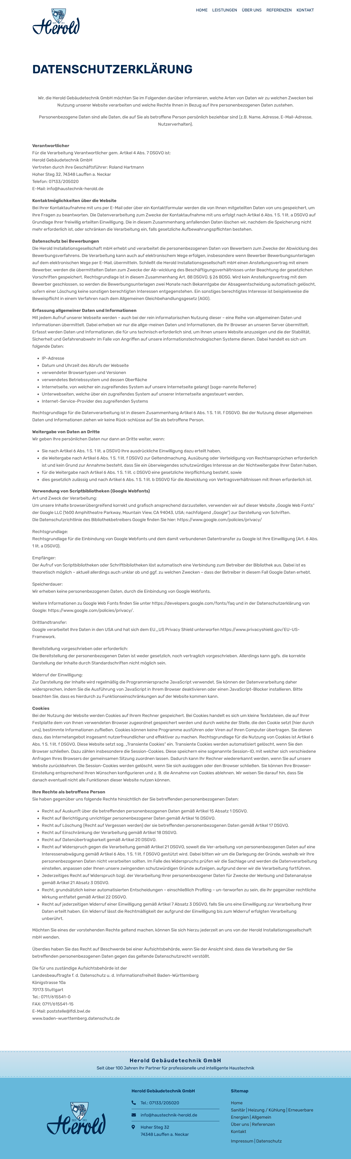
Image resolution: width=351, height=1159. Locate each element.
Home (237, 1103)
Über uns (240, 1124)
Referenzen (263, 1124)
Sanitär (238, 1110)
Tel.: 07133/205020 (157, 1103)
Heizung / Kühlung (266, 1110)
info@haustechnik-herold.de (166, 1115)
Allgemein (261, 1117)
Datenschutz (269, 1141)
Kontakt (238, 1131)
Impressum (242, 1141)
